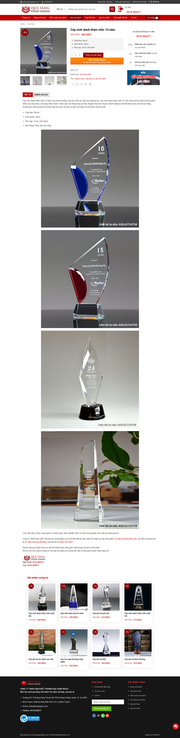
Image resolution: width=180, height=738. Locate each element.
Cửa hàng (31, 24)
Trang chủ (26, 18)
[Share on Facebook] (73, 85)
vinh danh (91, 47)
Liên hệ (97, 696)
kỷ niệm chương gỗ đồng (36, 542)
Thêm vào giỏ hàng (93, 55)
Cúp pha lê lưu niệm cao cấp (40, 659)
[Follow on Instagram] (151, 2)
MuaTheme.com (64, 735)
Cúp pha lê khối (99, 659)
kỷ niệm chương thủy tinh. (126, 539)
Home (22, 24)
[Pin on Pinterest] (86, 85)
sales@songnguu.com (38, 706)
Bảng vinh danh (40, 18)
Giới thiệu (97, 682)
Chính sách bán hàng (122, 2)
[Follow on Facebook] (149, 2)
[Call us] (158, 2)
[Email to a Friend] (81, 85)
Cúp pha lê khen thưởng (134, 659)
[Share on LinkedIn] (90, 85)
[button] (105, 2)
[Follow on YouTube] (107, 716)
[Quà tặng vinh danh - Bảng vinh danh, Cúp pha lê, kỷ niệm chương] (35, 9)
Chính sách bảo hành (139, 2)
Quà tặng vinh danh (137, 700)
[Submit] (112, 9)
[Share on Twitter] (77, 85)
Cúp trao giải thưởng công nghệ (71, 660)
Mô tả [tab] (27, 94)
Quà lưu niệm (135, 708)
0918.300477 (134, 12)
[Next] (63, 51)
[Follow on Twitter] (154, 2)
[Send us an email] (156, 2)
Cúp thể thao (135, 704)
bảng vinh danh (66, 542)
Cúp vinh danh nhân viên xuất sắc (41, 614)
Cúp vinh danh (85, 74)
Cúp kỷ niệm (79, 79)
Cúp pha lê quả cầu (100, 613)
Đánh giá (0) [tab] (41, 94)
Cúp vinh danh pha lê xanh (72, 613)
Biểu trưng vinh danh (138, 696)
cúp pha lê (89, 79)
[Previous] (23, 51)
